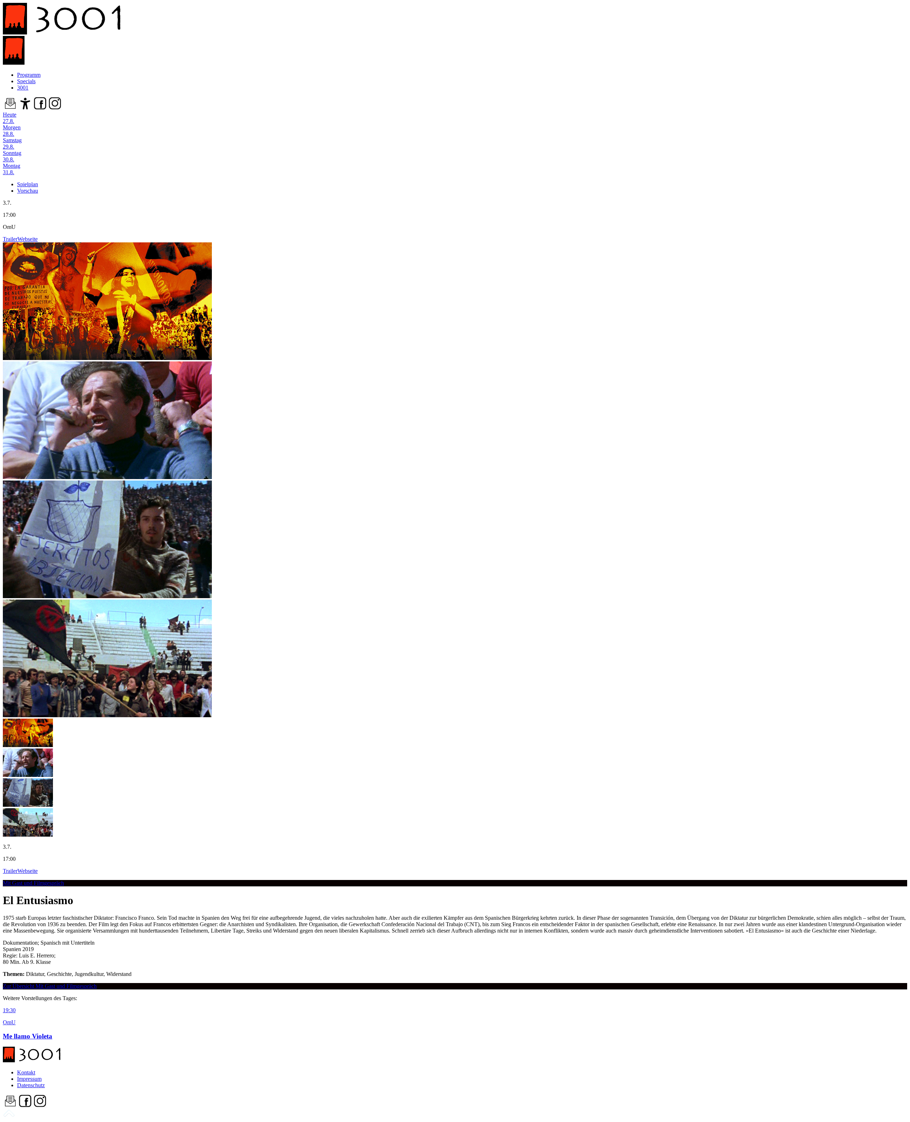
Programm (29, 75)
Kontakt (26, 1072)
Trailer (10, 239)
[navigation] (9, 1116)
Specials (26, 81)
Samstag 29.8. (12, 143)
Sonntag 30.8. (12, 156)
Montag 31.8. (11, 169)
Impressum (29, 1079)
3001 (22, 88)
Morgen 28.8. (12, 130)
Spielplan (27, 184)
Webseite (27, 239)
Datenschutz (31, 1085)
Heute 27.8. (9, 118)
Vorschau (27, 191)
